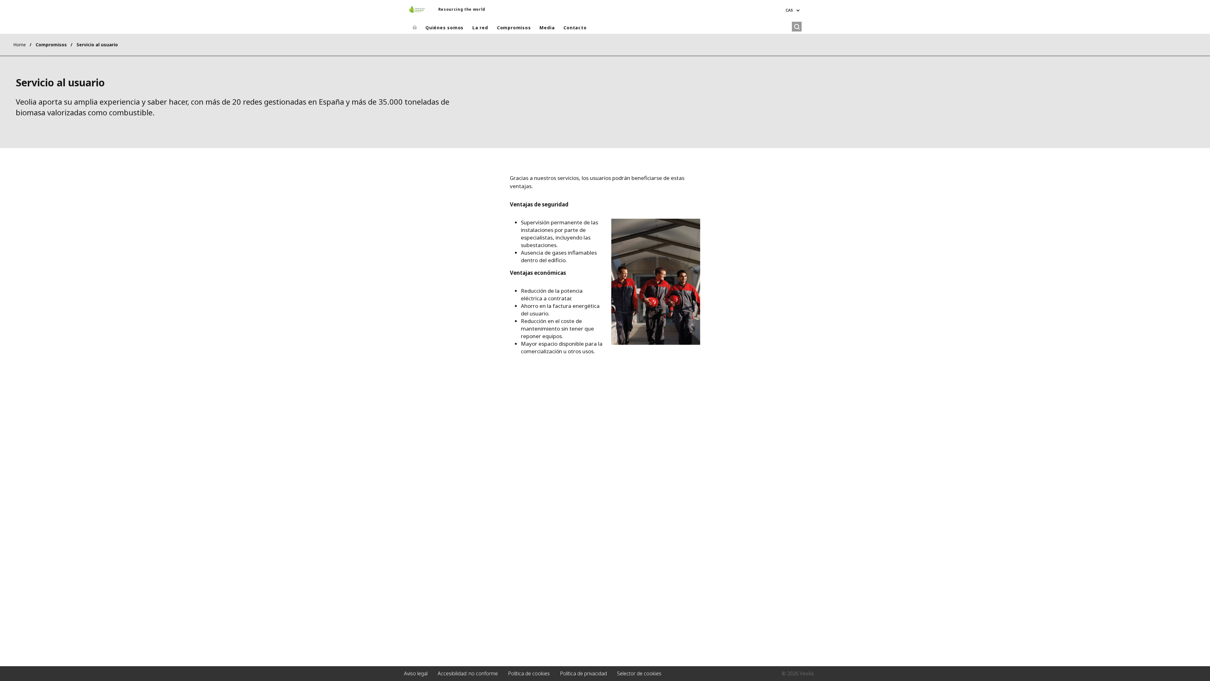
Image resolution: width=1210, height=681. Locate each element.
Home (19, 45)
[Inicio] (414, 28)
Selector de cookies (639, 673)
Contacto (574, 28)
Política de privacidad (583, 673)
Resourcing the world (461, 9)
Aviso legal (416, 673)
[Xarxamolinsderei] (417, 9)
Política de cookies (529, 673)
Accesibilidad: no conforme (468, 673)
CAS (789, 10)
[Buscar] (797, 27)
